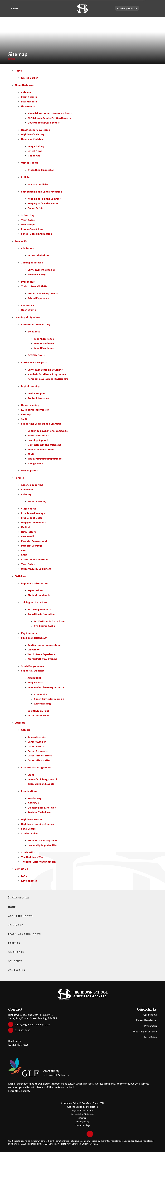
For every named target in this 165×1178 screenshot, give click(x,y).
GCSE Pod (33, 803)
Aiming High (35, 677)
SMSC (24, 419)
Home (12, 58)
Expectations (35, 590)
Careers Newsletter (39, 760)
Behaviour (27, 489)
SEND (31, 454)
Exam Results (29, 96)
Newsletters (28, 531)
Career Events (36, 746)
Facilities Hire (29, 101)
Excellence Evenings (33, 513)
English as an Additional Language (48, 430)
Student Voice (29, 833)
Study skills (41, 694)
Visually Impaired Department (45, 458)
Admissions (27, 248)
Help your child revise (33, 522)
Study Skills (28, 852)
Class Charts (28, 508)
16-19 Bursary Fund (38, 710)
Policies (25, 177)
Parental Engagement (34, 541)
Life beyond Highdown (34, 637)
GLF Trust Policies (38, 184)
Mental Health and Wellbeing (44, 444)
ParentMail (27, 536)
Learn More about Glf (20, 1090)
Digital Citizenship (38, 398)
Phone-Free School (32, 229)
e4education (92, 1106)
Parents (19, 477)
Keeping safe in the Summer (44, 198)
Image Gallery (36, 146)
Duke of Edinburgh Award (42, 779)
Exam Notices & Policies (42, 807)
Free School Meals (38, 435)
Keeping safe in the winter (43, 203)
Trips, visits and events (41, 783)
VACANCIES (27, 305)
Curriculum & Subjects (34, 362)
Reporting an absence (145, 1031)
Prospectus (28, 281)
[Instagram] (151, 8)
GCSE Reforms (36, 355)
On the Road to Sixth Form (49, 621)
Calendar (26, 92)
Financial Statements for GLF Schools (50, 113)
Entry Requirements (39, 609)
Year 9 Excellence (44, 348)
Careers (25, 729)
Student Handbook (39, 595)
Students (20, 722)
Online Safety (36, 208)
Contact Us (21, 868)
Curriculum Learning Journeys (45, 369)
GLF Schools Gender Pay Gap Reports (49, 118)
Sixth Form (21, 576)
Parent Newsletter (146, 1020)
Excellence (34, 331)
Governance (28, 106)
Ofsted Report (29, 162)
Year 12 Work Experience (41, 654)
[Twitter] (143, 8)
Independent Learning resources (47, 687)
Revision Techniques (39, 812)
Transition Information (41, 614)
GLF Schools (150, 1014)
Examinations (29, 791)
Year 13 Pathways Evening (42, 658)
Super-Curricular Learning (49, 698)
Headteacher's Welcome (35, 129)
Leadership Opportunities (42, 845)
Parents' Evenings (31, 545)
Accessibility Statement (82, 1114)
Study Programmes (32, 666)
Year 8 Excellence (44, 343)
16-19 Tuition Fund (38, 715)
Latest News (35, 150)
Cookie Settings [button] (82, 1125)
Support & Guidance (32, 670)
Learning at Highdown (27, 317)
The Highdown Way (32, 857)
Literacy (26, 414)
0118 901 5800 (22, 1030)
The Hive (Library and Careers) (38, 861)
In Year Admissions (38, 255)
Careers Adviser (37, 741)
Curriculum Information (41, 269)
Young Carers (35, 463)
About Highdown (24, 85)
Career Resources (38, 751)
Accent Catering (37, 501)
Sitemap (82, 1117)
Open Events (28, 309)
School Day (27, 215)
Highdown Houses (31, 819)
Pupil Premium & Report (42, 449)
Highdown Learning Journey (37, 824)
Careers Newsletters (40, 755)
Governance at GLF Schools (44, 122)
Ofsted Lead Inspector (41, 169)
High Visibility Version (82, 1110)
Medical (25, 527)
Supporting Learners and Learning (41, 423)
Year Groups (28, 224)
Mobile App (34, 155)
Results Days (35, 798)
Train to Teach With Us (34, 286)
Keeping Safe (35, 682)
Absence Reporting (32, 484)
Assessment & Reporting (35, 324)
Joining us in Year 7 (32, 262)
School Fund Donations (34, 559)
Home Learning (30, 405)
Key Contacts (29, 633)
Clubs (31, 774)
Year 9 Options (29, 470)
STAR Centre (28, 828)
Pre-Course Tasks (44, 625)
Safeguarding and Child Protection (41, 191)
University (33, 649)
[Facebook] (147, 8)
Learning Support (38, 440)
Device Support (36, 393)
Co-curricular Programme (36, 767)
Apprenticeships (37, 737)
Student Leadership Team (43, 840)
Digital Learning (30, 386)
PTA (23, 550)
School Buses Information (36, 233)
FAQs (24, 876)
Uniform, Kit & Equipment (36, 568)
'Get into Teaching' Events (43, 293)
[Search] (155, 8)
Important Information (34, 583)
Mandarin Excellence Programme (47, 374)
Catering (26, 494)
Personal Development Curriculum (48, 378)
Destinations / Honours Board (45, 645)
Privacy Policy (82, 1121)
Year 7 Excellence (44, 338)
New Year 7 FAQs (37, 274)
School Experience (38, 298)
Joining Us (21, 241)
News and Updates (32, 139)
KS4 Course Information (35, 409)
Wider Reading (42, 703)
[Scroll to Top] (90, 1134)
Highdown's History (32, 134)
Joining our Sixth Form (34, 602)
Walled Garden (29, 77)
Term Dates (28, 219)
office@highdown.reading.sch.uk (32, 1024)
